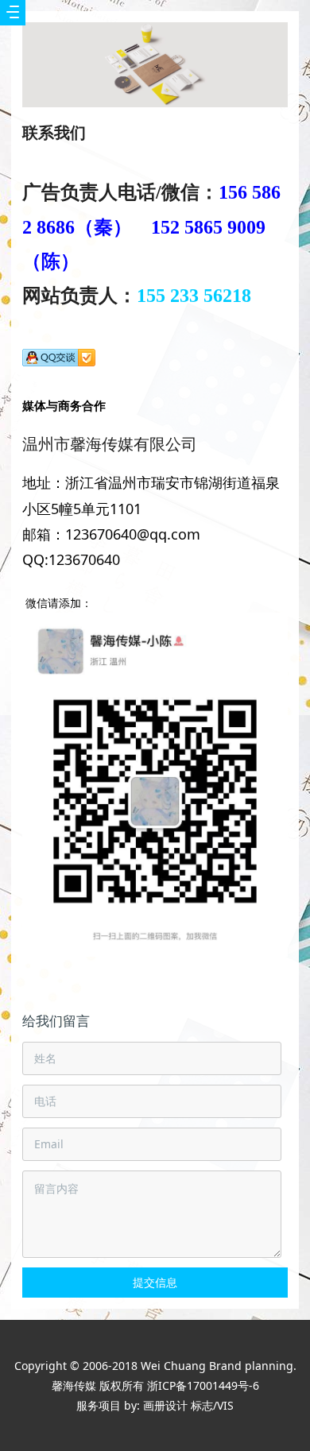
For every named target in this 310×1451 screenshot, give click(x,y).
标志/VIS (212, 1405)
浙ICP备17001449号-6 (203, 1385)
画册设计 (165, 1405)
